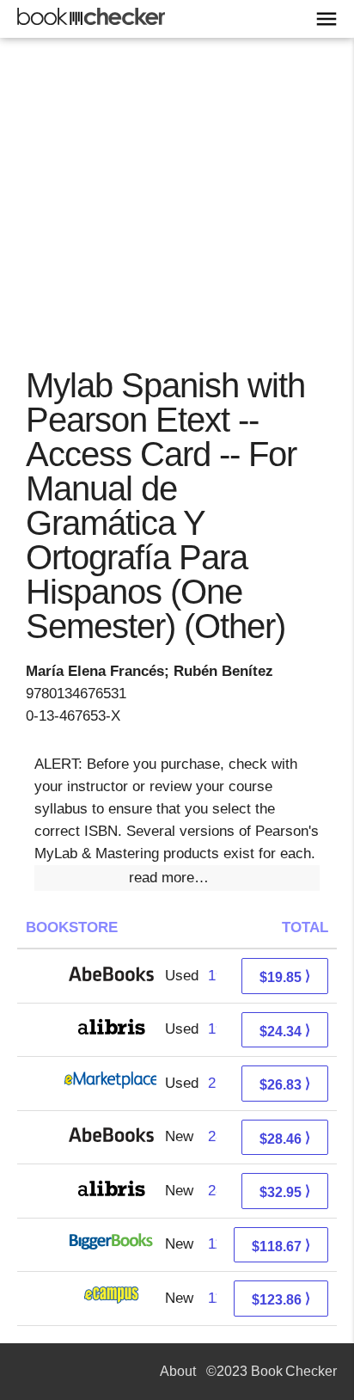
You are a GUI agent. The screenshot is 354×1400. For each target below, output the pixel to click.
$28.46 (284, 1138)
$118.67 (281, 1245)
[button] (177, 878)
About (178, 1371)
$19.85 (284, 976)
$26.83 (284, 1084)
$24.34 (284, 1030)
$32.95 (284, 1191)
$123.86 (281, 1299)
